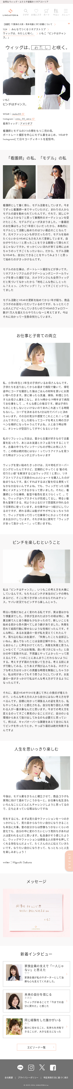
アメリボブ (26, 123)
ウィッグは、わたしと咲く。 (19, 33)
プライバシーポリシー (28, 1077)
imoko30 (16, 114)
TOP (5, 29)
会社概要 (9, 1077)
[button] (26, 12)
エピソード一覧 (36, 1047)
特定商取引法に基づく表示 (56, 1077)
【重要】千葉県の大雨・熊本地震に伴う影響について (27, 24)
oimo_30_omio (23, 118)
